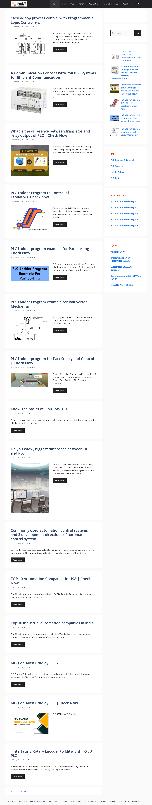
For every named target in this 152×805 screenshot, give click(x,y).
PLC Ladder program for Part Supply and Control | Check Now (52, 360)
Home (55, 4)
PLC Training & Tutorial (122, 160)
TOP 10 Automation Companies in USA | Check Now (51, 580)
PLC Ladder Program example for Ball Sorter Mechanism (49, 304)
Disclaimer (92, 801)
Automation (93, 4)
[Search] (138, 33)
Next (27, 791)
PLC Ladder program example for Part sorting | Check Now (51, 250)
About (57, 801)
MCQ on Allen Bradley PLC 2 (35, 663)
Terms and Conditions (107, 801)
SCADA (81, 4)
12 (21, 791)
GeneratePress (44, 801)
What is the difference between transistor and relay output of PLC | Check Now (50, 133)
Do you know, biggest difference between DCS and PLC (50, 451)
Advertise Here (138, 801)
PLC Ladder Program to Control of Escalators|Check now (40, 194)
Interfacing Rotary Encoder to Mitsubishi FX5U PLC (51, 753)
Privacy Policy (68, 801)
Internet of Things (110, 4)
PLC (64, 4)
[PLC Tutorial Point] (19, 4)
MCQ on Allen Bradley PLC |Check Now (44, 703)
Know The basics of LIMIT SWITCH (40, 409)
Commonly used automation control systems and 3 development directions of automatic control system (49, 534)
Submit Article (124, 801)
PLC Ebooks (127, 4)
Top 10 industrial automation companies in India (52, 623)
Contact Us (80, 801)
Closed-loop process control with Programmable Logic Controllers (52, 20)
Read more (59, 49)
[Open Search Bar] (138, 4)
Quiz (72, 4)
